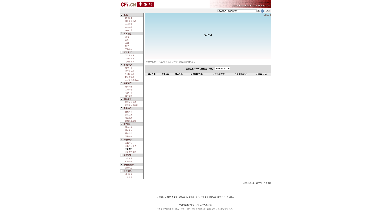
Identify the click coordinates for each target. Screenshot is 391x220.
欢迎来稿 (190, 197)
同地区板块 (129, 58)
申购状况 (128, 30)
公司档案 (128, 87)
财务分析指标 (130, 21)
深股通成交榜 (130, 102)
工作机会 (230, 197)
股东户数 (128, 133)
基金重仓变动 (130, 152)
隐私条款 (213, 197)
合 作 (198, 197)
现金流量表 (129, 77)
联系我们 (221, 197)
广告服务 (204, 197)
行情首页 (128, 18)
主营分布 (128, 90)
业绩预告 (128, 24)
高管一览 (128, 93)
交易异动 (128, 112)
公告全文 (128, 177)
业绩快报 (128, 27)
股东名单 (128, 130)
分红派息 (128, 158)
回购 (127, 43)
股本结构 (128, 127)
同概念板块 (129, 62)
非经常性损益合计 (132, 80)
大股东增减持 (130, 121)
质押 (127, 46)
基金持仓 (128, 143)
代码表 (267, 11)
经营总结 (128, 168)
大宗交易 (128, 115)
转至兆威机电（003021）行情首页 (257, 183)
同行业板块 (129, 55)
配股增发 (128, 161)
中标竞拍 (128, 49)
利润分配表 (129, 74)
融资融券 (128, 118)
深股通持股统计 (131, 105)
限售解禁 (128, 136)
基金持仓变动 (130, 146)
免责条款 (182, 197)
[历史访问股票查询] (258, 11)
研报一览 (128, 68)
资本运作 (128, 96)
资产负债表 (129, 71)
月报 (127, 37)
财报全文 (128, 174)
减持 (127, 40)
